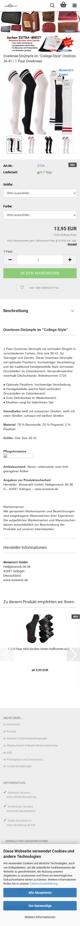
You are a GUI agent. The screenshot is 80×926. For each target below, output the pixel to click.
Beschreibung (15, 310)
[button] (10, 260)
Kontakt (11, 731)
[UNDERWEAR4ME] (9, 5)
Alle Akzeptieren (40, 892)
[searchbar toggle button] (52, 5)
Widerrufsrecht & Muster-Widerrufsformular (32, 745)
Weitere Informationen (40, 917)
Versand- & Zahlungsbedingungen (27, 738)
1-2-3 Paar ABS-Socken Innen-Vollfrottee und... (40, 649)
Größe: (8, 184)
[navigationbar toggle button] (74, 5)
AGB (9, 752)
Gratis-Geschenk (18, 820)
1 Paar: (8, 251)
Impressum (13, 724)
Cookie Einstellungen (19, 766)
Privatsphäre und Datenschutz (25, 759)
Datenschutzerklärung (43, 883)
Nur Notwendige (40, 906)
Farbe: (7, 206)
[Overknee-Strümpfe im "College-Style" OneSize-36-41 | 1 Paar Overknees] (40, 101)
